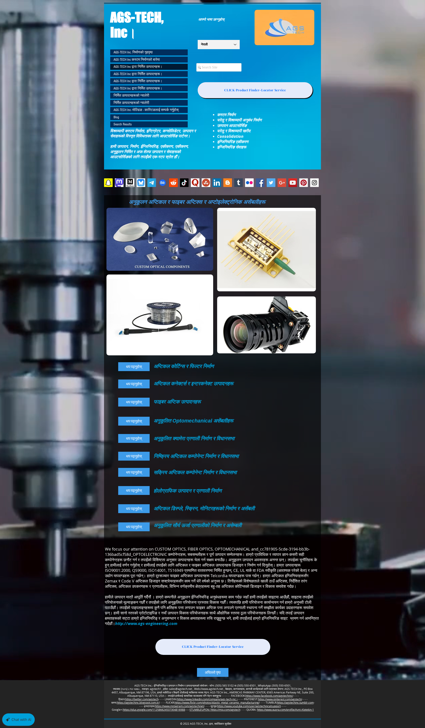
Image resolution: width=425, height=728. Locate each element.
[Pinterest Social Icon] (303, 182)
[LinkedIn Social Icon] (216, 182)
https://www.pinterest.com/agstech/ (280, 699)
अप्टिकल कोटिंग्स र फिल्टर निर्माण (184, 366)
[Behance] (162, 182)
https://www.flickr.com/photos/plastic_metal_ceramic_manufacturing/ (217, 702)
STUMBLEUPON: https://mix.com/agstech (214, 709)
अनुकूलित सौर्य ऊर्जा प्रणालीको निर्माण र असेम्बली (197, 525)
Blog (116, 117)
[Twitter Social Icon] (271, 182)
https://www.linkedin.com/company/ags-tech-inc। (207, 699)
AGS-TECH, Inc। (137, 24)
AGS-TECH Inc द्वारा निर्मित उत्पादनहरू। (138, 67)
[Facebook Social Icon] (260, 182)
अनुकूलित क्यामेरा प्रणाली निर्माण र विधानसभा (194, 438)
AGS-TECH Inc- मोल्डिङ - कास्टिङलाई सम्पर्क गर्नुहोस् (146, 110)
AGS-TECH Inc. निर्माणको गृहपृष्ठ (133, 52)
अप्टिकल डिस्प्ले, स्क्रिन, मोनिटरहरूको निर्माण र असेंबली (204, 508)
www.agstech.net (212, 689)
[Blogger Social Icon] (227, 182)
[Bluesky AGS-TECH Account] (141, 182)
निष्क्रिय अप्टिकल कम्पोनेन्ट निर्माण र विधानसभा (196, 456)
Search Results (123, 124)
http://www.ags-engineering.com (146, 623)
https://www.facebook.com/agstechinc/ (269, 695)
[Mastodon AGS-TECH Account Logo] (119, 182)
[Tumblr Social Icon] (238, 182)
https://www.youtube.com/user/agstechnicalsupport (249, 706)
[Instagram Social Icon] (314, 182)
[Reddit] (173, 182)
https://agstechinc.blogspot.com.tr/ (138, 702)
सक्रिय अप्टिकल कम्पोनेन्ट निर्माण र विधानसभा (195, 472)
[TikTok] (184, 182)
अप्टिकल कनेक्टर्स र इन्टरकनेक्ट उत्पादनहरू (194, 383)
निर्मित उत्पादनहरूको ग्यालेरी (131, 95)
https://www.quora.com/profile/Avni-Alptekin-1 (285, 709)
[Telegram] (151, 182)
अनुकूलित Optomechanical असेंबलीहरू (193, 421)
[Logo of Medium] (130, 182)
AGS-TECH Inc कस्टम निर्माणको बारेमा (137, 60)
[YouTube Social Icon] (292, 182)
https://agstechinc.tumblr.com (295, 702)
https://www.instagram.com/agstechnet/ (179, 706)
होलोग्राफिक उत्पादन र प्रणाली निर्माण (188, 491)
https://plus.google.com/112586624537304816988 (154, 709)
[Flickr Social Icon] (249, 182)
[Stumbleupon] (206, 182)
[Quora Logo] (195, 182)
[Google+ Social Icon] (282, 182)
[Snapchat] (108, 182)
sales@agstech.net (180, 689)
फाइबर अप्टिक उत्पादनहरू (178, 402)
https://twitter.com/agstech (141, 699)
